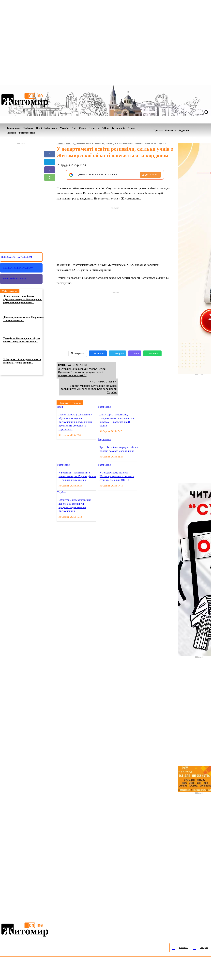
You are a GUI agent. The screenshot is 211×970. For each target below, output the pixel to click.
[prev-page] (139, 407)
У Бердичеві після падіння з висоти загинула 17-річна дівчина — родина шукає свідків (77, 476)
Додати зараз (150, 174)
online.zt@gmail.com (181, 964)
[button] (206, 112)
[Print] (49, 200)
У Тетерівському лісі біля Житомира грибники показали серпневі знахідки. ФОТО (117, 476)
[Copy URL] (49, 193)
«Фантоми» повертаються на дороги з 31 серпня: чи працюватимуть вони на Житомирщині (75, 505)
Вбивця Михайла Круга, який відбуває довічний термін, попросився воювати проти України (88, 389)
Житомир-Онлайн (27, 964)
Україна (61, 492)
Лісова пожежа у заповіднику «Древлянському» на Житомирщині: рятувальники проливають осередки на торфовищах (75, 422)
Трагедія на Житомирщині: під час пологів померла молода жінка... (21, 340)
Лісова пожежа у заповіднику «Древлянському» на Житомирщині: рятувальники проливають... (22, 299)
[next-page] (142, 407)
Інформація (104, 406)
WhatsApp (154, 353)
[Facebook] (203, 131)
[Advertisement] (21, 195)
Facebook (99, 353)
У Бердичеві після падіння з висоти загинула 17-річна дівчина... (22, 361)
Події (68, 143)
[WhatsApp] (49, 177)
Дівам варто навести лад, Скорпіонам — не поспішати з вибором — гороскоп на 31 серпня (117, 420)
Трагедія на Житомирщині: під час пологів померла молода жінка (119, 449)
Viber (136, 353)
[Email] (49, 185)
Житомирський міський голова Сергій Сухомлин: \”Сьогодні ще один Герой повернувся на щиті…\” (82, 372)
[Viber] (49, 169)
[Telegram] (209, 131)
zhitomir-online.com (140, 964)
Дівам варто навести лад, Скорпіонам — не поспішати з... (23, 319)
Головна (61, 143)
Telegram (119, 353)
